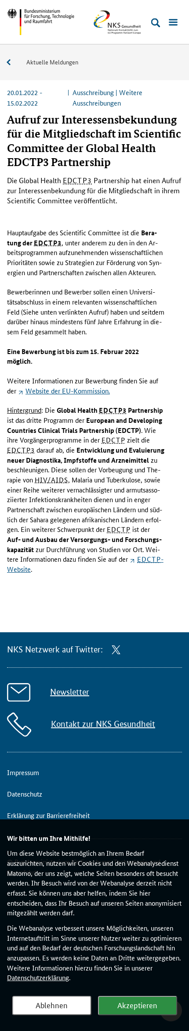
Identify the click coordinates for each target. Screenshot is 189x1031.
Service (13, 62)
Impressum (23, 772)
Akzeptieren (137, 1004)
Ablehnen (52, 1004)
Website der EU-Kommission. (67, 390)
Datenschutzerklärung (38, 977)
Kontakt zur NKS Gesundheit (103, 724)
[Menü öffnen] (173, 23)
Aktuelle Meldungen (52, 61)
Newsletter (69, 692)
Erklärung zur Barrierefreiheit (48, 815)
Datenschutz (24, 793)
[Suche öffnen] (155, 23)
